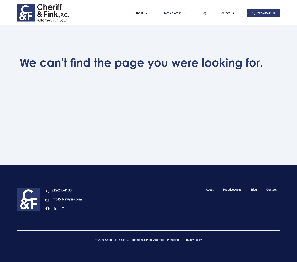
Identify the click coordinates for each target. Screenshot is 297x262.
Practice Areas (232, 189)
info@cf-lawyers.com (67, 199)
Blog (254, 189)
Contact (271, 189)
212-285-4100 (62, 190)
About (210, 189)
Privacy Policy (193, 239)
